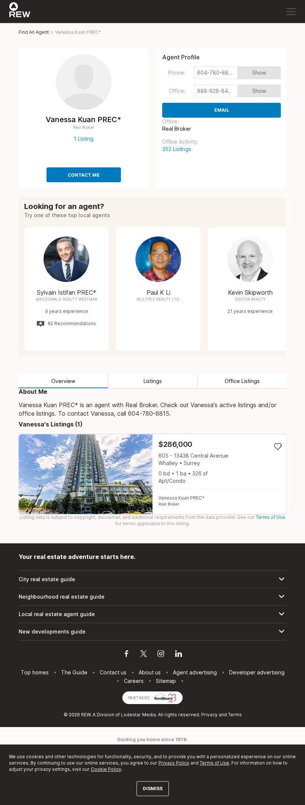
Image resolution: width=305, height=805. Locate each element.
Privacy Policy (173, 763)
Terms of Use (270, 517)
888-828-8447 (216, 91)
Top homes (35, 672)
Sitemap (166, 681)
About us (150, 672)
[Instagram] (160, 655)
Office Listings (242, 381)
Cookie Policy (106, 769)
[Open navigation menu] (291, 12)
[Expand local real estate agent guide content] (152, 614)
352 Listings (176, 149)
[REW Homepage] (19, 11)
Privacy (209, 714)
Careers (134, 681)
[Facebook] (126, 655)
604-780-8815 (215, 72)
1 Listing (83, 138)
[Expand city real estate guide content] (152, 579)
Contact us (113, 672)
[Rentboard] (165, 697)
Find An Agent (34, 32)
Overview (63, 381)
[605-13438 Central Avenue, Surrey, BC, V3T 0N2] (152, 474)
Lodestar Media (138, 714)
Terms (235, 714)
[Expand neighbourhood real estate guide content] (152, 596)
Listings (153, 381)
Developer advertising (257, 672)
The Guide (74, 672)
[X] (143, 655)
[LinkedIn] (178, 655)
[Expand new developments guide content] (152, 631)
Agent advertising (195, 672)
